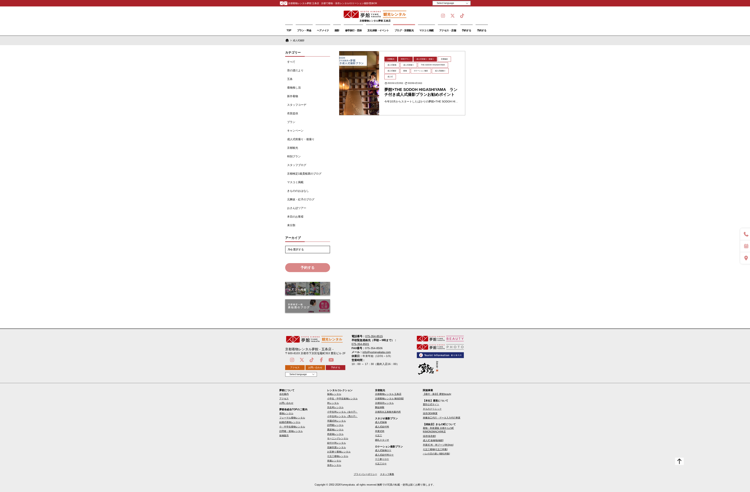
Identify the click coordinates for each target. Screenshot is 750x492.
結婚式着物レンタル (289, 422)
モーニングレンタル (337, 438)
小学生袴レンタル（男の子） (342, 416)
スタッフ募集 (387, 474)
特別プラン (294, 156)
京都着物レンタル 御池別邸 (389, 398)
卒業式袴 (379, 431)
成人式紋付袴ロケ (384, 454)
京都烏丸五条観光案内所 (388, 411)
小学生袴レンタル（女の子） (342, 411)
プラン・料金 (304, 30)
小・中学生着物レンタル (292, 426)
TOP (289, 30)
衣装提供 (292, 113)
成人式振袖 (392, 65)
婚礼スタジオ (382, 440)
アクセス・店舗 (447, 30)
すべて (291, 61)
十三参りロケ (382, 459)
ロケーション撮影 (421, 71)
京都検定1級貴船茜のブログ (304, 173)
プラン (291, 122)
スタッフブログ (296, 165)
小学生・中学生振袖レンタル (342, 398)
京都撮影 (444, 59)
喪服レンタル (334, 460)
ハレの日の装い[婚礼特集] (436, 453)
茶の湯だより (295, 70)
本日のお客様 (295, 216)
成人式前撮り (408, 65)
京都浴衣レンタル (384, 403)
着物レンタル (286, 413)
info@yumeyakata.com (376, 352)
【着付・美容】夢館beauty (437, 394)
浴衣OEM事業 (430, 413)
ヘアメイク (323, 30)
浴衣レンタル (334, 465)
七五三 (378, 435)
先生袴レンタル (335, 407)
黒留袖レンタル (335, 429)
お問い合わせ (315, 367)
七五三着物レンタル (337, 456)
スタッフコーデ (296, 104)
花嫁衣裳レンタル (336, 447)
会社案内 (284, 394)
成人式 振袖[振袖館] (433, 440)
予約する (466, 30)
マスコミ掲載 (426, 30)
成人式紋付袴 (382, 426)
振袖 (405, 71)
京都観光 (292, 147)
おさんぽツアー (296, 208)
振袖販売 (284, 435)
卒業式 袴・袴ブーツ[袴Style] (438, 445)
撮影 (337, 30)
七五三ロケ (381, 463)
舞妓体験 (379, 407)
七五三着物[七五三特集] (435, 449)
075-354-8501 (360, 344)
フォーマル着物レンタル (292, 417)
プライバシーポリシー (365, 474)
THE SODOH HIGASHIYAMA (433, 65)
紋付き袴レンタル (336, 443)
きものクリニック (432, 409)
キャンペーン (295, 130)
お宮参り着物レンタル (339, 451)
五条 (290, 79)
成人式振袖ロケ (383, 450)
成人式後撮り (440, 71)
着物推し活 (294, 87)
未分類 (291, 225)
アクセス (295, 367)
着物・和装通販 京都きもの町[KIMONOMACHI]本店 (438, 430)
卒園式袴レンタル (336, 420)
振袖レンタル (334, 394)
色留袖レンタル (335, 434)
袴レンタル (333, 403)
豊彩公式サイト (431, 404)
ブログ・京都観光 (404, 30)
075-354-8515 (374, 336)
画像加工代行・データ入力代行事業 (441, 417)
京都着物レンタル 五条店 (388, 394)
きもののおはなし (298, 190)
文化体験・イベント (378, 30)
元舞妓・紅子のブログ (300, 199)
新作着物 (292, 96)
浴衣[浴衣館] (429, 436)
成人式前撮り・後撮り (300, 139)
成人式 (390, 77)
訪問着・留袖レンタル (291, 431)
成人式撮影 (392, 71)
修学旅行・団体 (353, 30)
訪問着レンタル (335, 425)
